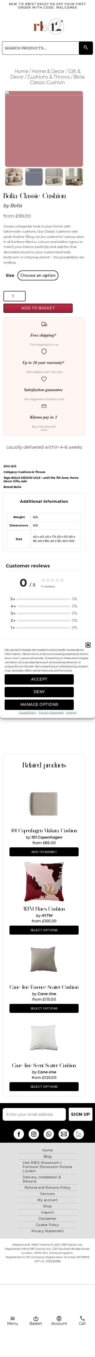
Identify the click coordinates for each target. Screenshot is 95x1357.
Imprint (71, 712)
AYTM (47, 915)
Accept (39, 679)
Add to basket (38, 308)
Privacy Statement (51, 712)
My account (47, 1200)
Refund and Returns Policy (47, 1188)
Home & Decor (48, 71)
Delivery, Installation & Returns (42, 1179)
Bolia (16, 205)
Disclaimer (47, 1219)
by (28, 837)
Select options (44, 930)
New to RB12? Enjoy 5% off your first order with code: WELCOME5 (47, 5)
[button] (88, 645)
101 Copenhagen (46, 837)
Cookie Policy (27, 712)
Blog (48, 1156)
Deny (39, 692)
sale (24, 481)
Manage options (39, 704)
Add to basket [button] (44, 852)
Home (21, 71)
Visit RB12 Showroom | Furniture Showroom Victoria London (47, 1167)
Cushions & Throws (48, 77)
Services (47, 1194)
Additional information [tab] (44, 501)
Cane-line (47, 994)
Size (10, 275)
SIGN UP (80, 1114)
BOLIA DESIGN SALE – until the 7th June (39, 477)
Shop (47, 1206)
